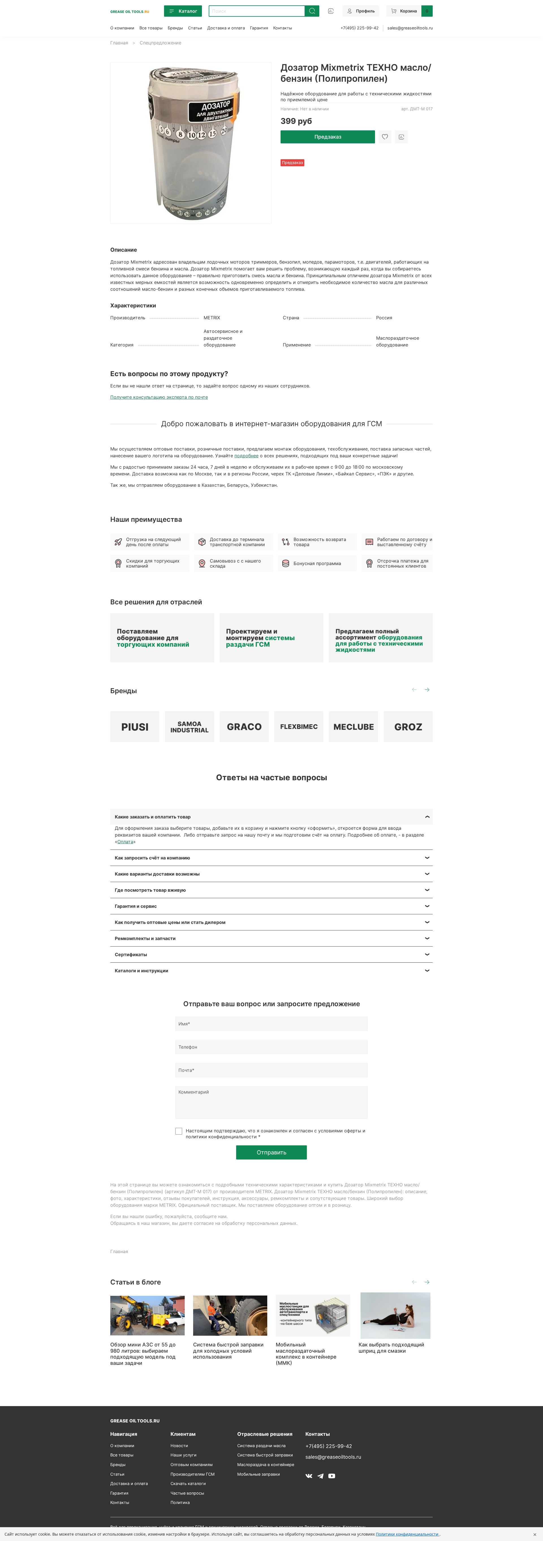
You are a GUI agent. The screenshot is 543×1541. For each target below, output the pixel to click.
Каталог (188, 11)
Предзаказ (327, 137)
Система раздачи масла (261, 1445)
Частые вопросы (187, 1493)
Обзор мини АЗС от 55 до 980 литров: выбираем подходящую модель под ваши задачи (143, 1354)
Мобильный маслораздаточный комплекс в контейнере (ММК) (306, 1354)
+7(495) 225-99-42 (360, 27)
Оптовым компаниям (192, 1464)
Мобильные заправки (258, 1474)
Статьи (195, 27)
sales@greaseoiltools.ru (410, 27)
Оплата (125, 841)
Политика (180, 1502)
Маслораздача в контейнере (265, 1464)
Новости (179, 1445)
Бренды (175, 27)
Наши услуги (184, 1454)
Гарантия (259, 27)
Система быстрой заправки (265, 1454)
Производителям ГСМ (193, 1474)
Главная (119, 43)
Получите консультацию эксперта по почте (159, 397)
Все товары (151, 27)
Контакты (282, 27)
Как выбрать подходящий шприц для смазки (391, 1348)
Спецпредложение (160, 43)
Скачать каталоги (188, 1483)
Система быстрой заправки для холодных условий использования (228, 1351)
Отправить (271, 1152)
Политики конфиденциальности (407, 1534)
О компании (122, 27)
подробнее (246, 455)
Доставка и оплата (226, 27)
